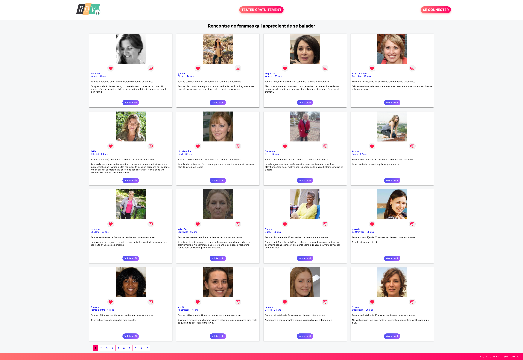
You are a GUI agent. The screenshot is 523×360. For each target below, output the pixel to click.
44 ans (190, 76)
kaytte (355, 151)
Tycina (355, 307)
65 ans (278, 76)
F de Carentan (359, 73)
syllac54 (182, 229)
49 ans (367, 76)
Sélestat (95, 154)
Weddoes (95, 73)
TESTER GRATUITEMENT (261, 10)
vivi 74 (181, 307)
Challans (95, 232)
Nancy (94, 76)
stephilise (270, 73)
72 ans (275, 154)
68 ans (277, 232)
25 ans (369, 309)
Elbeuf (181, 76)
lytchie (181, 73)
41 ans (195, 309)
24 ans (277, 309)
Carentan (356, 76)
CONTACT (515, 356)
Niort (180, 154)
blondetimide (184, 151)
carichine (95, 229)
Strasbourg (358, 309)
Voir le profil (130, 102)
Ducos (268, 229)
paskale (356, 229)
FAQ (482, 356)
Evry (267, 154)
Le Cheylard (358, 232)
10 (147, 348)
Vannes (268, 76)
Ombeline (270, 151)
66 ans (105, 232)
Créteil (268, 309)
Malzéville (183, 232)
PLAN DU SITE (500, 356)
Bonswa (95, 307)
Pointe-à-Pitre (98, 309)
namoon (269, 307)
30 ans (188, 154)
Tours (355, 154)
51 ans (102, 76)
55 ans (370, 232)
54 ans (104, 154)
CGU (488, 356)
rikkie (93, 151)
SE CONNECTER (436, 10)
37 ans (363, 154)
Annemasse (183, 309)
